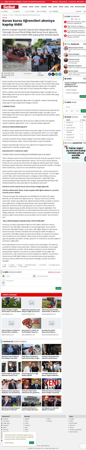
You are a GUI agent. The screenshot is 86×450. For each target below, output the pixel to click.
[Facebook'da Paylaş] (49, 74)
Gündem (24, 7)
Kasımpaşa (69, 125)
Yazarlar (73, 2)
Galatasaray (69, 122)
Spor (71, 7)
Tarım (48, 419)
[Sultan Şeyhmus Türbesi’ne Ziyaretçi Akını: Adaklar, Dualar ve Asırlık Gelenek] (11, 323)
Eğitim (61, 7)
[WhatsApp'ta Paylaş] (56, 74)
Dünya (55, 7)
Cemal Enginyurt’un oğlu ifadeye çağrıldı (30, 374)
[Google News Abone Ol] (27, 73)
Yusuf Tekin (43, 265)
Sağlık (67, 7)
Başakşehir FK (70, 134)
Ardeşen (12, 265)
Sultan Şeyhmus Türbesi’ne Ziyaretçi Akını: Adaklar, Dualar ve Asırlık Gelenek (11, 331)
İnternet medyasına (72, 93)
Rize (5, 265)
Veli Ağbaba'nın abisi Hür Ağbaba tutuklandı (50, 409)
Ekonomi (44, 7)
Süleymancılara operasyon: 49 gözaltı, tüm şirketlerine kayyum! (11, 392)
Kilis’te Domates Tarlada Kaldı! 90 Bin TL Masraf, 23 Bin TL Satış (50, 310)
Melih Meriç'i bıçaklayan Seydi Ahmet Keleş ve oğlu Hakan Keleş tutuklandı (30, 357)
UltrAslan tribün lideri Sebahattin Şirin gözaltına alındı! (30, 392)
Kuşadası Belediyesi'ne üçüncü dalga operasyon (30, 409)
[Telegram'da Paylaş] (59, 74)
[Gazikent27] (10, 7)
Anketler (5, 429)
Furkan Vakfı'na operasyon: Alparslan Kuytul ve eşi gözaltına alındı (11, 374)
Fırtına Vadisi (23, 266)
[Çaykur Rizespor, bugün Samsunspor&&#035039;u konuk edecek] (11, 302)
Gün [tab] (72, 19)
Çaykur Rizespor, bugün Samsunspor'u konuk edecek (11, 310)
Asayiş (31, 7)
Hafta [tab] (76, 19)
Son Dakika (6, 421)
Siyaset (37, 7)
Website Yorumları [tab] (55, 272)
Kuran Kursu (13, 266)
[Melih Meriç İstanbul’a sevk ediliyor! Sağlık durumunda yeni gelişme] (31, 302)
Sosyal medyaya (71, 90)
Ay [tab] (79, 19)
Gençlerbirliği (70, 137)
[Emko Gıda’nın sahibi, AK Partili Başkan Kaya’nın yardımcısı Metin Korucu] (31, 323)
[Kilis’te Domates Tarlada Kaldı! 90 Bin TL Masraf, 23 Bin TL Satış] (51, 302)
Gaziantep (78, 11)
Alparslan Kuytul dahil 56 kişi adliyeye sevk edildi (10, 357)
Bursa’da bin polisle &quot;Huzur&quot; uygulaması (48, 331)
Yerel (50, 7)
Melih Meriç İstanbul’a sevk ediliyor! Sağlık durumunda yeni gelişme (31, 310)
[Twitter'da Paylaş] (53, 74)
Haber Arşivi (6, 423)
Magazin (49, 421)
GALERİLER (64, 2)
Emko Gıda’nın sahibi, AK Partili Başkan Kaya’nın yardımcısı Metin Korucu (30, 331)
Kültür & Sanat (80, 7)
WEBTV (56, 2)
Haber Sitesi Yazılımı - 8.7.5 (51, 448)
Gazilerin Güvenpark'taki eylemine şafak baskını (50, 357)
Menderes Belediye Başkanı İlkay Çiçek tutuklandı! (11, 409)
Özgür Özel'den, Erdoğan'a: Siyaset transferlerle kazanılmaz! (25, 2)
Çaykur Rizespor (70, 127)
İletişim (81, 2)
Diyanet (20, 265)
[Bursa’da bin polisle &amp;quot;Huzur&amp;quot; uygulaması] (51, 323)
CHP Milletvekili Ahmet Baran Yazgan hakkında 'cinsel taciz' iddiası (50, 374)
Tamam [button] (32, 442)
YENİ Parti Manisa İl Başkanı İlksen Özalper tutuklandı (51, 392)
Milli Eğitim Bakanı (31, 265)
